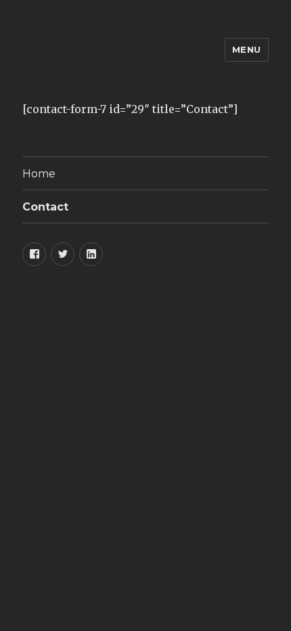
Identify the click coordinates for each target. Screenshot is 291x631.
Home (38, 173)
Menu (246, 49)
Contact (45, 206)
